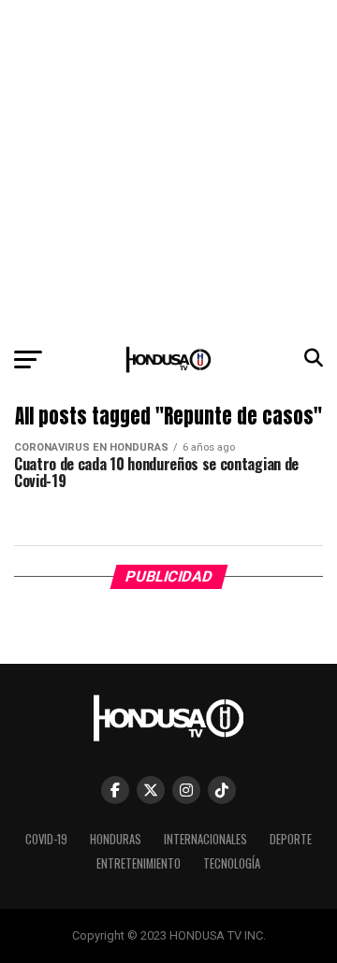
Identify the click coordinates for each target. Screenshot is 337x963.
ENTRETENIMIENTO (138, 863)
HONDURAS (115, 839)
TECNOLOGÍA (231, 863)
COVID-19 (46, 839)
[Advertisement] (168, 168)
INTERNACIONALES (205, 839)
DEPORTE (291, 839)
